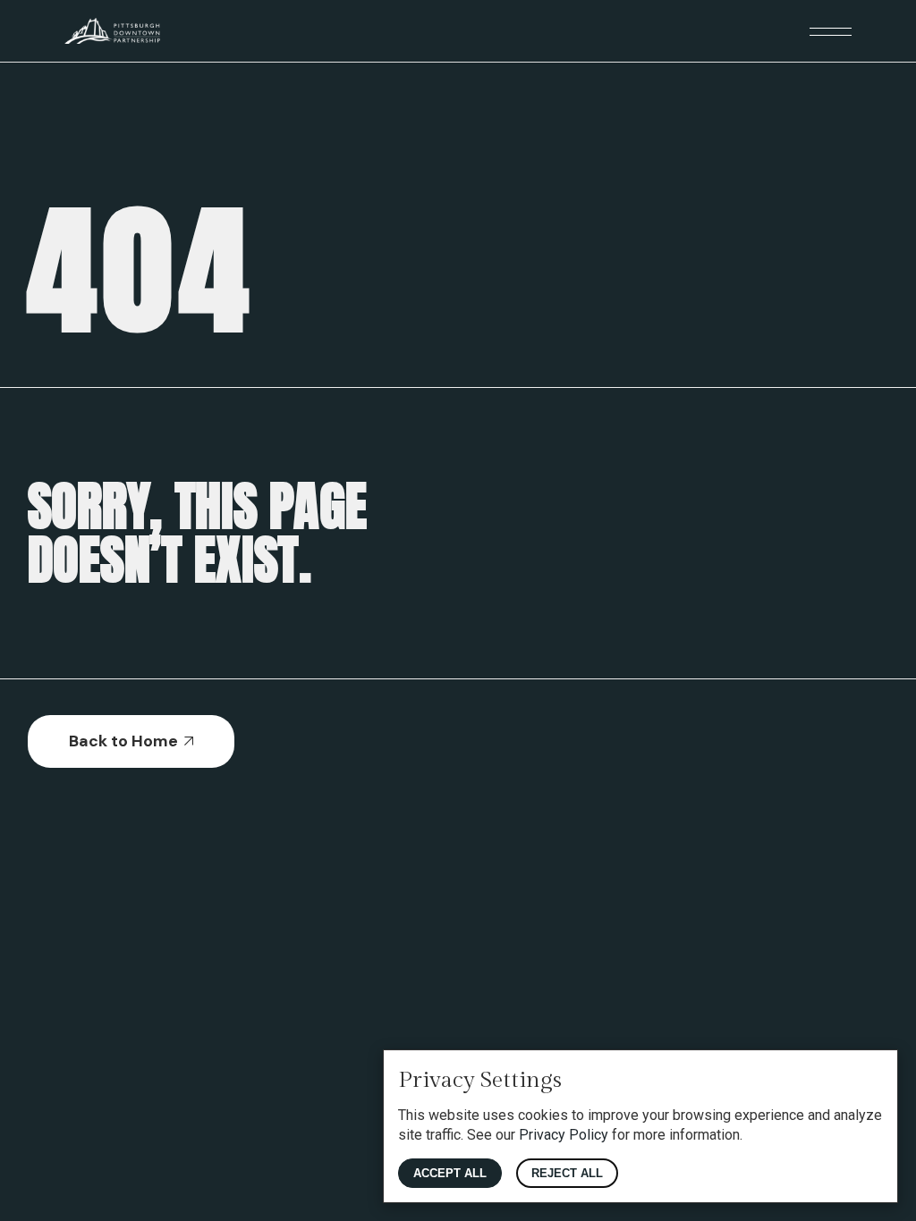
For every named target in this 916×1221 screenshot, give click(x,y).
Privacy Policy (563, 1134)
